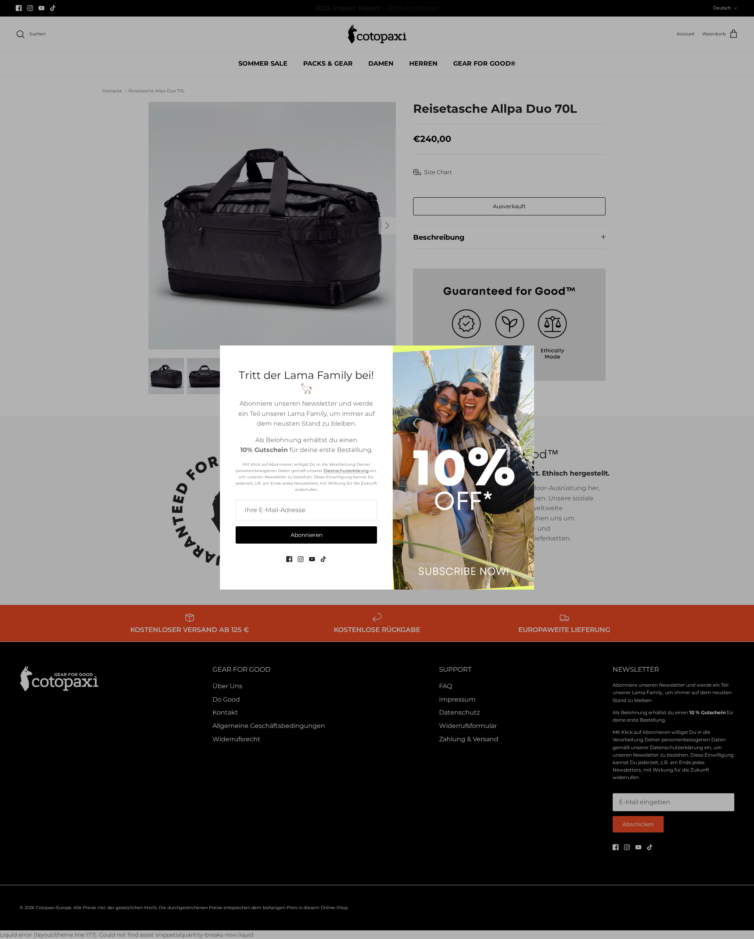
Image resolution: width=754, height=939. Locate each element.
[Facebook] (289, 559)
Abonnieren (306, 534)
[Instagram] (301, 559)
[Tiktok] (323, 559)
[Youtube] (312, 559)
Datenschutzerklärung (346, 470)
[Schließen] (524, 355)
